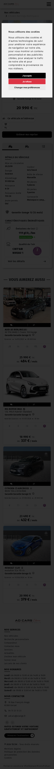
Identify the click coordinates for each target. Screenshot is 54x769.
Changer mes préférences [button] (27, 87)
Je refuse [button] (27, 81)
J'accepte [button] (27, 75)
